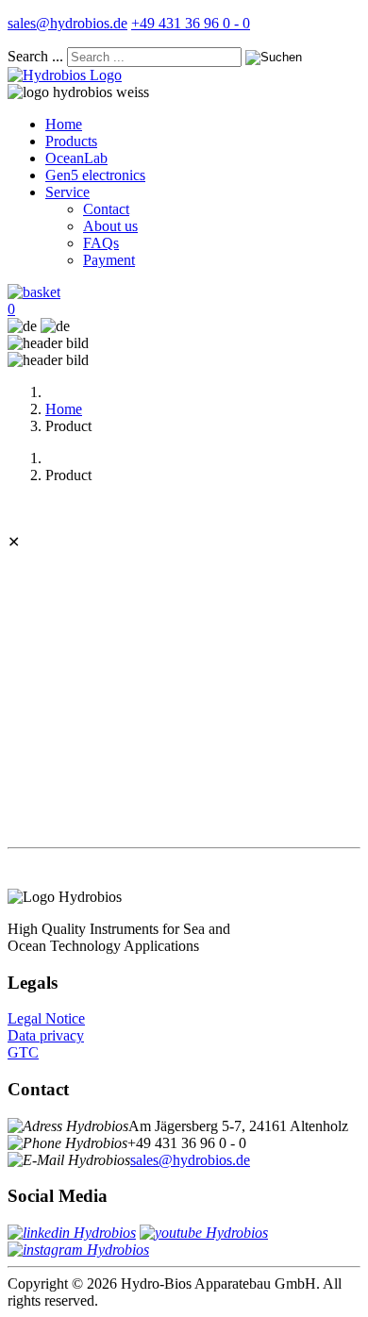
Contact (106, 209)
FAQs (101, 243)
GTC (23, 1052)
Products (71, 141)
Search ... (35, 56)
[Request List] (34, 292)
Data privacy (46, 1035)
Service (67, 192)
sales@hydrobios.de (67, 23)
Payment (109, 260)
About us (110, 226)
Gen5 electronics (95, 175)
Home (63, 124)
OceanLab (76, 158)
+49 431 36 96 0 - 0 (190, 23)
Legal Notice (46, 1018)
